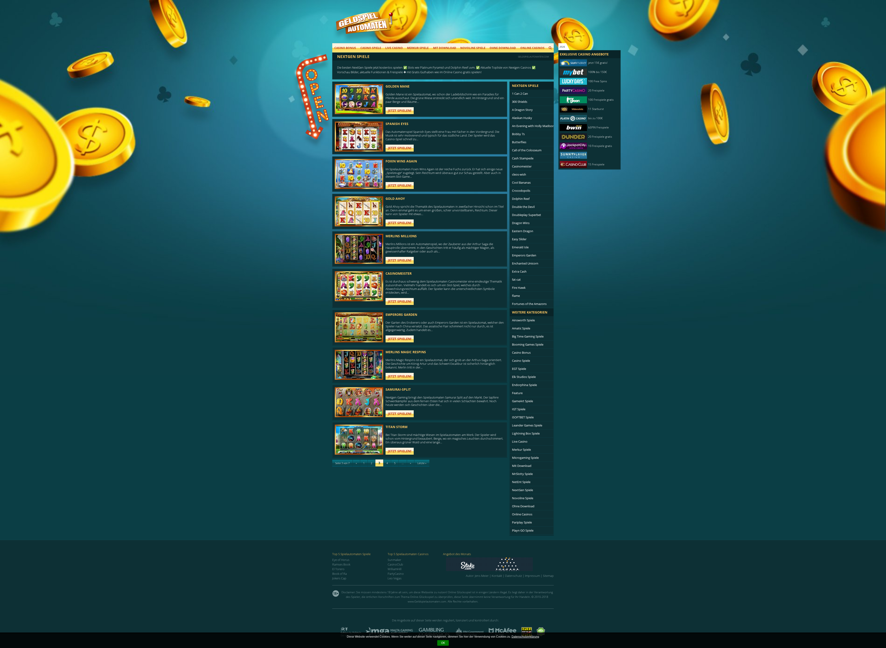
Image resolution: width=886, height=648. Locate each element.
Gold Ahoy (395, 198)
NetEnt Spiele (521, 482)
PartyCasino (396, 574)
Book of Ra (339, 574)
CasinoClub (395, 564)
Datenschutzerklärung (525, 636)
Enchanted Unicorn (525, 263)
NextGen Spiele (522, 490)
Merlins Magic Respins (406, 352)
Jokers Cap (339, 578)
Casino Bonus (345, 48)
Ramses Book (341, 564)
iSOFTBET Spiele (523, 417)
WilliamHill (394, 569)
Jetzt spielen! (399, 110)
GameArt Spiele (522, 401)
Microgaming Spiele (525, 458)
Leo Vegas (394, 578)
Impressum (532, 576)
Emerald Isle (520, 247)
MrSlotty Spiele (522, 474)
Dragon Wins (521, 223)
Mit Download (444, 48)
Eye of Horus (340, 560)
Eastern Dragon (522, 231)
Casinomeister (399, 273)
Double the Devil (523, 207)
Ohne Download (503, 48)
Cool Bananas (521, 182)
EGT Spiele (519, 369)
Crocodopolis (521, 191)
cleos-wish (519, 174)
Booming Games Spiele (527, 344)
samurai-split (398, 389)
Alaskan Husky (522, 118)
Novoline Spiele (472, 48)
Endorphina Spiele (524, 385)
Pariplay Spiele (522, 522)
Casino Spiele (370, 48)
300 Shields (519, 102)
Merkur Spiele (418, 48)
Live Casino (394, 48)
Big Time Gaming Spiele (528, 336)
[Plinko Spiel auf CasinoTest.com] (500, 564)
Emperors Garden (401, 314)
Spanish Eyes (397, 124)
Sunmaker (394, 560)
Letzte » (421, 463)
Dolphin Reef (521, 199)
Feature (517, 393)
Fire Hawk (519, 288)
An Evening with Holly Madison (533, 126)
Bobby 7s (518, 134)
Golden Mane (398, 86)
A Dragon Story (522, 110)
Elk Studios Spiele (524, 377)
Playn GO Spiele (522, 530)
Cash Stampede (522, 158)
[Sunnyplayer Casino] (587, 155)
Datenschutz (513, 576)
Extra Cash (519, 271)
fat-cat (516, 279)
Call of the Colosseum (527, 150)
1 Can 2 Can (520, 93)
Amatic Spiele (521, 328)
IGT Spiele (518, 409)
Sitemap (548, 576)
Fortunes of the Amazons (529, 304)
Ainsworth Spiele (523, 320)
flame (516, 296)
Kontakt (497, 576)
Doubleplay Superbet (526, 215)
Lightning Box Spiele (526, 433)
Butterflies (519, 142)
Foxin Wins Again (401, 161)
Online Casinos (532, 48)
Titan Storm (396, 427)
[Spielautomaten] (364, 27)
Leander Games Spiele (527, 425)
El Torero (338, 569)
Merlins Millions (401, 236)
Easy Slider (519, 239)
